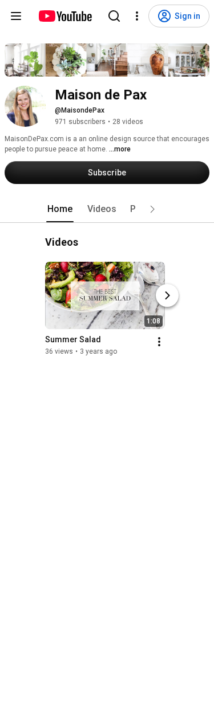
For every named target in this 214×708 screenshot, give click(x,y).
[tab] (60, 209)
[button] (152, 209)
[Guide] (16, 16)
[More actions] (159, 341)
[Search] (114, 16)
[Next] (167, 295)
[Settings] (137, 16)
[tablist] (107, 209)
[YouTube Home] (65, 16)
